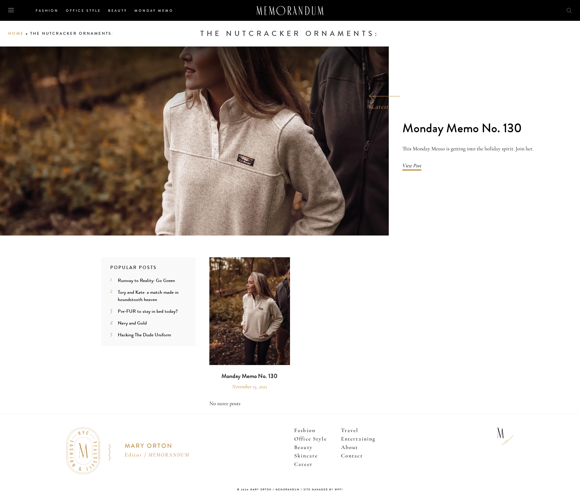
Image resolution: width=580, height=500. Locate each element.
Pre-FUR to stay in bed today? (148, 311)
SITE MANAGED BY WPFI (323, 489)
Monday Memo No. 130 (462, 128)
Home (16, 33)
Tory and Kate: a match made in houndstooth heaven (148, 296)
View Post (411, 165)
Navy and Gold (132, 322)
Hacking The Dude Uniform (144, 334)
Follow (535, 10)
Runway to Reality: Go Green (146, 280)
